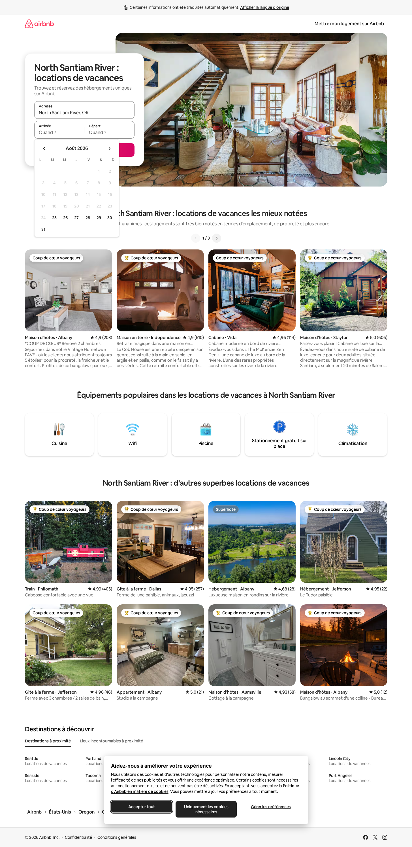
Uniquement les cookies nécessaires (206, 809)
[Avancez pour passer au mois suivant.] (109, 148)
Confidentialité (78, 837)
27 (76, 217)
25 (54, 217)
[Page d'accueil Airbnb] (39, 24)
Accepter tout (141, 806)
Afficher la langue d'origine (264, 7)
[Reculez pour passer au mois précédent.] (44, 148)
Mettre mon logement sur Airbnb (349, 24)
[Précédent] (195, 238)
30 (109, 217)
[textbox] (59, 132)
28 (88, 217)
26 (65, 217)
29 (99, 217)
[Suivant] (216, 238)
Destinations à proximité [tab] (48, 741)
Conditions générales (116, 837)
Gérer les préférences (271, 806)
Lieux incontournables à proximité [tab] (111, 741)
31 (43, 229)
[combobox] (84, 112)
